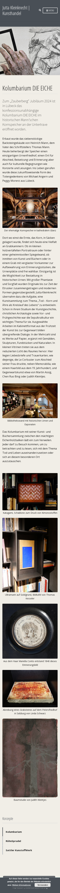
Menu (51, 10)
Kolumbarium (14, 831)
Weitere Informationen (21, 885)
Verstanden (42, 884)
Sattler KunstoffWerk (19, 850)
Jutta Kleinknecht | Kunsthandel (16, 10)
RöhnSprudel (13, 841)
